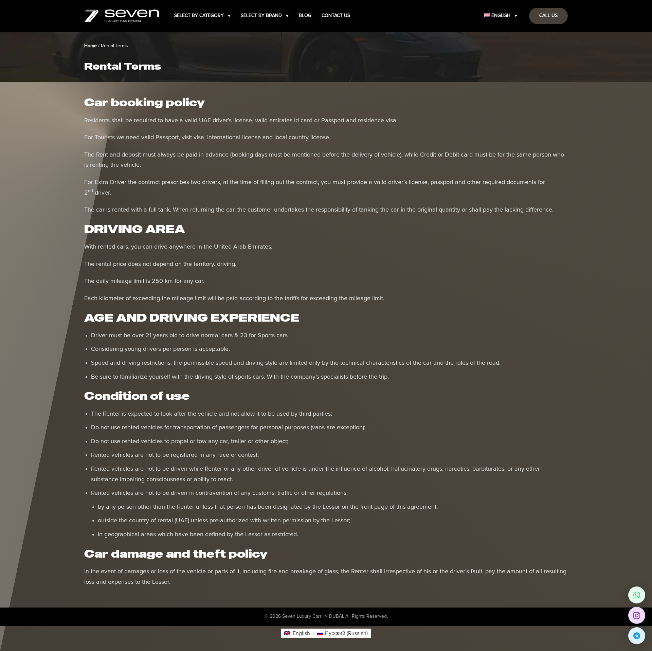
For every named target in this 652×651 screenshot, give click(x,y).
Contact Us (336, 15)
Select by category (199, 15)
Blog (305, 15)
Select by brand (261, 15)
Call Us (548, 15)
